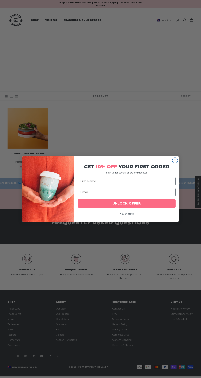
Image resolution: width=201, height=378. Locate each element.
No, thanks (127, 213)
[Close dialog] (175, 160)
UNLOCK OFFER (127, 203)
